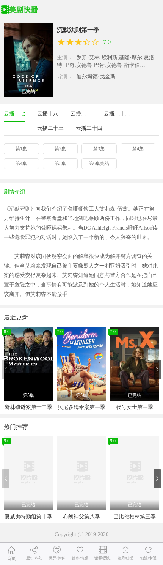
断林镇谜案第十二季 (28, 407)
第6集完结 (99, 163)
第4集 (138, 148)
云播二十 (81, 113)
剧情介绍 (14, 192)
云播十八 (47, 113)
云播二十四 (89, 128)
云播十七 (14, 113)
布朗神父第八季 (81, 516)
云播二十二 (117, 113)
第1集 (21, 148)
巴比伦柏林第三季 (134, 516)
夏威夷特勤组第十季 (28, 516)
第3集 (99, 148)
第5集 (60, 163)
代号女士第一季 (134, 407)
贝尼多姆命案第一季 (81, 407)
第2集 (60, 148)
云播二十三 (50, 128)
